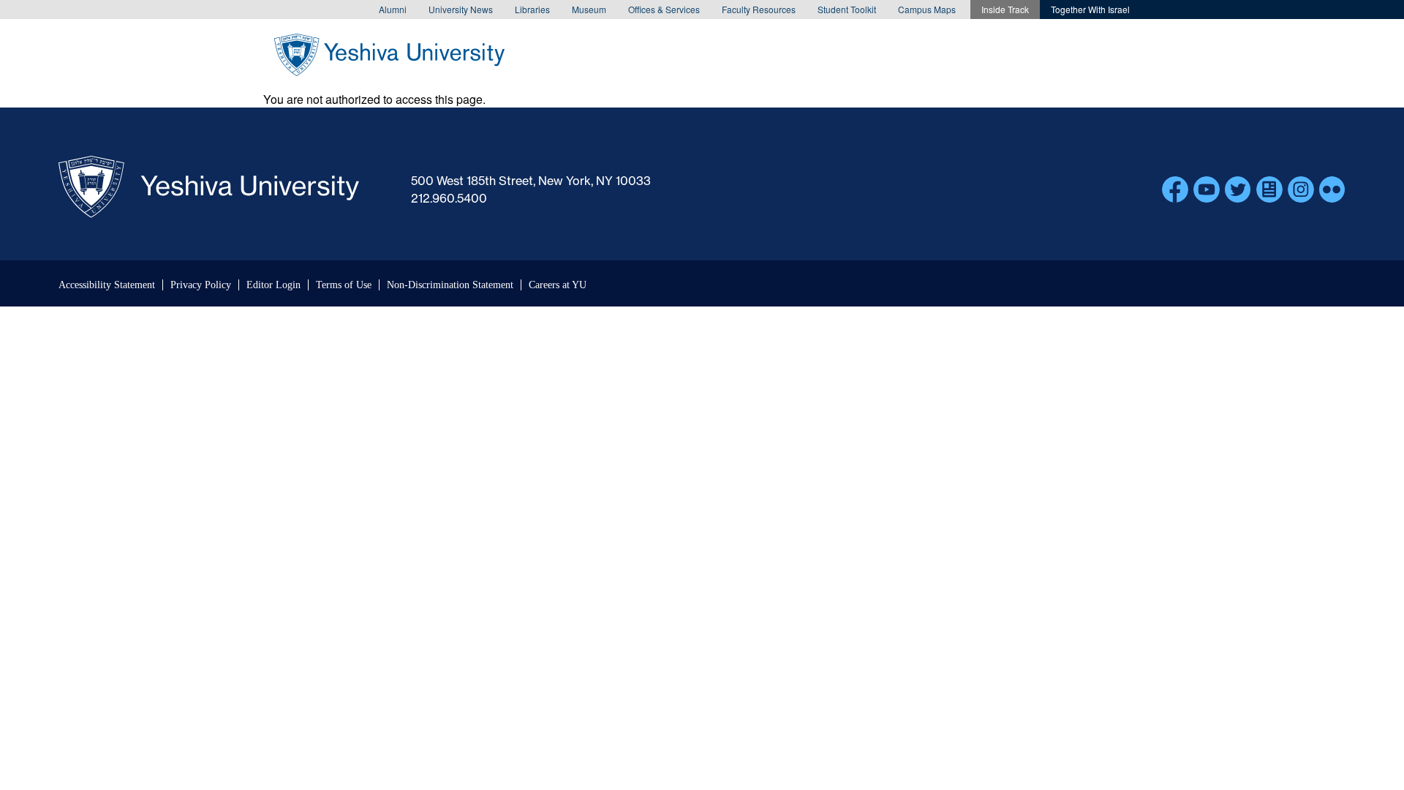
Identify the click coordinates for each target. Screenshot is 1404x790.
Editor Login (273, 284)
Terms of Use (343, 284)
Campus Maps (927, 9)
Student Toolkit (847, 9)
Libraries (532, 9)
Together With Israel (1090, 9)
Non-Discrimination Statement (450, 284)
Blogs (1269, 189)
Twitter (1238, 189)
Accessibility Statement (106, 284)
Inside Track (1005, 9)
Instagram (1301, 189)
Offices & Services (664, 9)
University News (461, 9)
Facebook (1175, 189)
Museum (589, 9)
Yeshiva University (389, 55)
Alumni (393, 9)
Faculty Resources (759, 9)
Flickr (1332, 189)
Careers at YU (557, 284)
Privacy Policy (200, 284)
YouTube (1206, 189)
